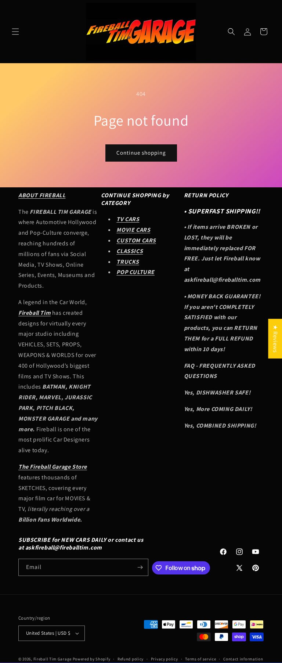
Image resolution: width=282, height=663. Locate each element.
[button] (15, 32)
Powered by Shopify (92, 659)
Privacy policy (164, 659)
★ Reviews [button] (275, 338)
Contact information (243, 659)
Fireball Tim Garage (52, 659)
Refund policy (131, 659)
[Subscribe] (140, 567)
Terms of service (200, 659)
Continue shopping (141, 152)
